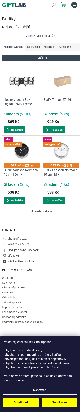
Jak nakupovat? (11, 302)
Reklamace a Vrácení (14, 312)
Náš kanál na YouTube (21, 261)
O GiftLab (8, 277)
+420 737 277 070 (19, 244)
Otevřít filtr (41, 58)
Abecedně (65, 46)
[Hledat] (54, 5)
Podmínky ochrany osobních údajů (22, 321)
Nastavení (40, 390)
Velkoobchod (10, 297)
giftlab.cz (13, 255)
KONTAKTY (8, 282)
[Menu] (74, 5)
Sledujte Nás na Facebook (23, 250)
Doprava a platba (12, 307)
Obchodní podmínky (14, 317)
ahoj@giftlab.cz (17, 238)
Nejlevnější (33, 46)
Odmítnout (21, 402)
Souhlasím (59, 402)
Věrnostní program (13, 287)
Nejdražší (49, 46)
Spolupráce (8, 292)
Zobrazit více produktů (39, 35)
